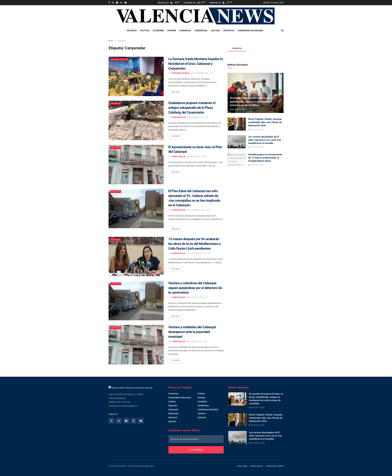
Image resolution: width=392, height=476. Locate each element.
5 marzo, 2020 (195, 157)
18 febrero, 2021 (196, 117)
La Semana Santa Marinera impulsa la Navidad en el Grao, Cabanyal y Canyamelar (195, 63)
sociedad (202, 401)
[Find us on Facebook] (109, 2)
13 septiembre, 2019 (197, 253)
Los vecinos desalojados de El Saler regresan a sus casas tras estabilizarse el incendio (264, 140)
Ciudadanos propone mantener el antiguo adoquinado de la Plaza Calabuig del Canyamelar (192, 107)
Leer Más (177, 91)
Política (144, 30)
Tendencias (200, 30)
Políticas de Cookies (275, 466)
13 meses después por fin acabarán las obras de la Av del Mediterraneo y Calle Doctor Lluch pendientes (194, 243)
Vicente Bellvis (179, 117)
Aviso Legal (242, 466)
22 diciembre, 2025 (200, 73)
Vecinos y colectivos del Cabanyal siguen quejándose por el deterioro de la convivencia (195, 288)
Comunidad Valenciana (250, 30)
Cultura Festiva (119, 60)
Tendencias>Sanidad (208, 409)
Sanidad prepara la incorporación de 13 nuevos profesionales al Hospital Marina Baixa (265, 157)
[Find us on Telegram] (117, 2)
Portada (115, 148)
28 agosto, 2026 (238, 109)
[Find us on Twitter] (121, 2)
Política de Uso (256, 466)
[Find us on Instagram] (113, 2)
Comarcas (185, 30)
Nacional (172, 417)
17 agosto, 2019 (196, 342)
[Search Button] (282, 30)
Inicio (111, 41)
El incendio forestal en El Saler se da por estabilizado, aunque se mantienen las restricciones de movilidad (252, 101)
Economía (158, 30)
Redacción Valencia (181, 73)
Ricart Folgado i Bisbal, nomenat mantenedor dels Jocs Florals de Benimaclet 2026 (265, 122)
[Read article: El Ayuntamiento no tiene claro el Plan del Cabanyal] (136, 164)
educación (173, 413)
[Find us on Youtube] (125, 2)
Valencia (132, 30)
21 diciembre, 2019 (196, 210)
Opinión (171, 30)
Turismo (201, 413)
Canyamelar (120, 41)
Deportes (228, 30)
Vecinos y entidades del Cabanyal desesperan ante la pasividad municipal (192, 332)
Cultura (215, 30)
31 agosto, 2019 (196, 297)
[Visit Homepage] (196, 16)
